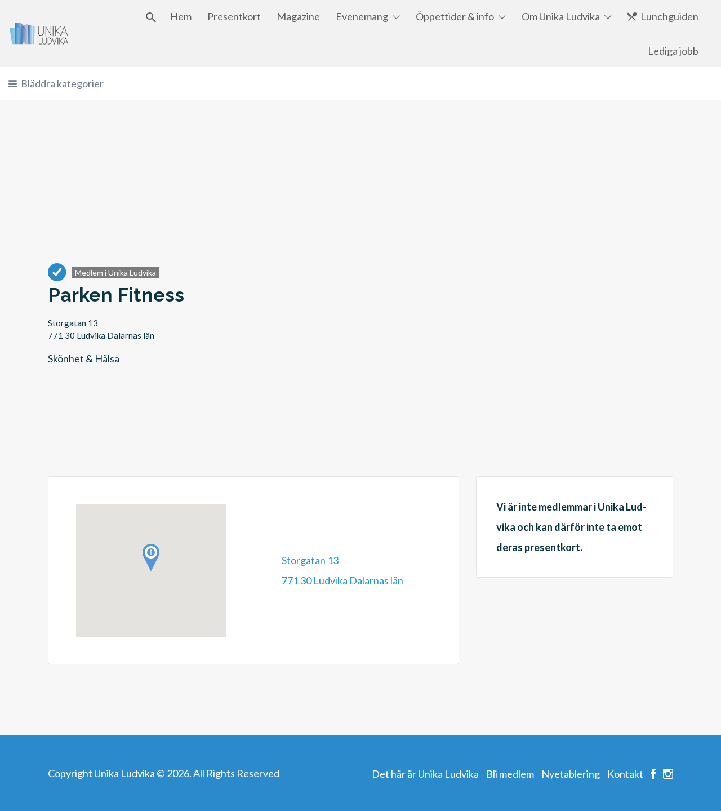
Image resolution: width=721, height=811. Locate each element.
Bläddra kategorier (62, 83)
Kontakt (625, 774)
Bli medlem (510, 774)
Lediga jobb (673, 51)
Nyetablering (570, 774)
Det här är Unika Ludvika (425, 774)
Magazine (298, 16)
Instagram (668, 774)
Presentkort (234, 16)
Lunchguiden (669, 16)
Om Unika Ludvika (561, 16)
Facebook (653, 774)
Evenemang (362, 16)
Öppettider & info (455, 16)
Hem (181, 16)
